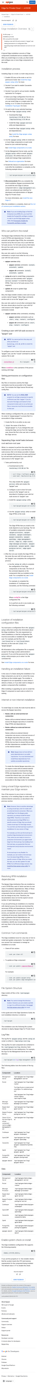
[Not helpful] (16, 20)
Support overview (7, 1324)
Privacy (4, 1376)
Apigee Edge (5, 14)
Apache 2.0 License (29, 1289)
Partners (4, 1311)
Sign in (32, 2)
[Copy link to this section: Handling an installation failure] (32, 669)
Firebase (4, 1362)
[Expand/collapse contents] (12, 34)
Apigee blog (5, 1344)
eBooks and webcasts (8, 1314)
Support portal (6, 1330)
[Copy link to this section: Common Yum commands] (29, 933)
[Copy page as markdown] (29, 29)
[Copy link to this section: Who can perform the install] (30, 231)
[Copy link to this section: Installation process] (22, 69)
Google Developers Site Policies (21, 1291)
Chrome (4, 1359)
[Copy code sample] (34, 173)
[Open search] (27, 2)
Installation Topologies (12, 106)
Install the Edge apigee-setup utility (17, 866)
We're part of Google (8, 1305)
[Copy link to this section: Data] (7, 1169)
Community (5, 1321)
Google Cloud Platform (8, 1365)
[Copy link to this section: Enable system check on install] (33, 1240)
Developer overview (7, 1338)
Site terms (11, 1376)
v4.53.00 (27, 8)
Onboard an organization (16, 161)
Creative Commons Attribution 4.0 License (23, 1287)
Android (4, 1356)
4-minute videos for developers (11, 1341)
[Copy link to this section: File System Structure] (24, 988)
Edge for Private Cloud (11, 8)
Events (4, 1308)
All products (5, 1368)
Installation (7, 16)
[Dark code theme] (32, 173)
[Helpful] (13, 20)
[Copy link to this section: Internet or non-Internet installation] (3, 703)
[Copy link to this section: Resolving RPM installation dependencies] (17, 879)
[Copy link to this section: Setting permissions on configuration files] (7, 379)
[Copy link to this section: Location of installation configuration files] (20, 623)
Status (4, 1327)
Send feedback (8, 24)
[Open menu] (3, 2)
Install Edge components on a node (20, 148)
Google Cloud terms (22, 1376)
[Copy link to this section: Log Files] (11, 1035)
